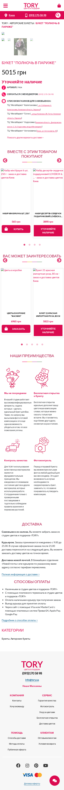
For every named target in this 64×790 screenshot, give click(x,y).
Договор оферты (32, 783)
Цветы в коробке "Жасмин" (16, 314)
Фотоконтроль (47, 706)
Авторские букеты (22, 23)
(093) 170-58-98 (37, 15)
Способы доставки (17, 738)
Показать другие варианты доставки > (25, 137)
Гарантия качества (47, 700)
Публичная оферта (17, 749)
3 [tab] (34, 245)
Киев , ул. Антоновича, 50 (47, 131)
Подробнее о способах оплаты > (20, 620)
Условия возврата (47, 744)
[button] (58, 15)
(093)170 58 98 (32, 673)
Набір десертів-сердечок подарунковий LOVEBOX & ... (48, 214)
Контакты (17, 700)
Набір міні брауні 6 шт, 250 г (16, 213)
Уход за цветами (47, 712)
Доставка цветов (47, 723)
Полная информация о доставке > (21, 574)
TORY (5, 23)
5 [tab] (42, 344)
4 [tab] (39, 245)
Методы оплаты (17, 744)
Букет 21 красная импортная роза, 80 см (48, 314)
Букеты (6, 638)
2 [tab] (29, 245)
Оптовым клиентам (47, 738)
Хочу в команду (17, 706)
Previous (5, 160)
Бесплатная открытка (47, 718)
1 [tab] (24, 245)
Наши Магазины (32, 685)
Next (59, 160)
